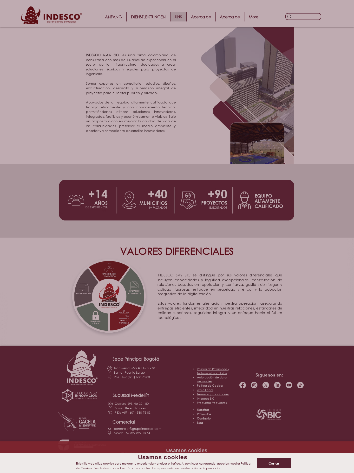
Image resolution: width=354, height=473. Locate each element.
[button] (274, 463)
